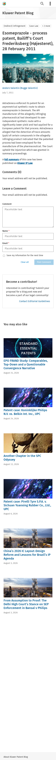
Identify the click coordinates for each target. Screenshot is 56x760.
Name (5, 231)
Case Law (33, 26)
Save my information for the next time (25, 255)
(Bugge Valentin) (29, 88)
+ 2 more (46, 26)
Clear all (25, 262)
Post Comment (44, 262)
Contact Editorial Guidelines (34, 301)
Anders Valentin (10, 88)
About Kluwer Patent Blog (16, 757)
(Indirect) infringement (14, 26)
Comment (6, 204)
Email (5, 243)
